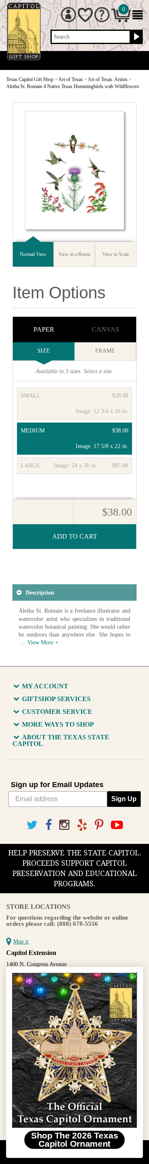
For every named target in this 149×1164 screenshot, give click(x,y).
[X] (32, 825)
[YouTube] (117, 825)
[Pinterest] (99, 825)
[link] (74, 1050)
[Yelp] (82, 825)
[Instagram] (64, 825)
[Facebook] (48, 825)
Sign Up (124, 798)
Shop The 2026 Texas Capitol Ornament (74, 1139)
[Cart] (121, 20)
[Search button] (136, 37)
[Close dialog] (135, 974)
